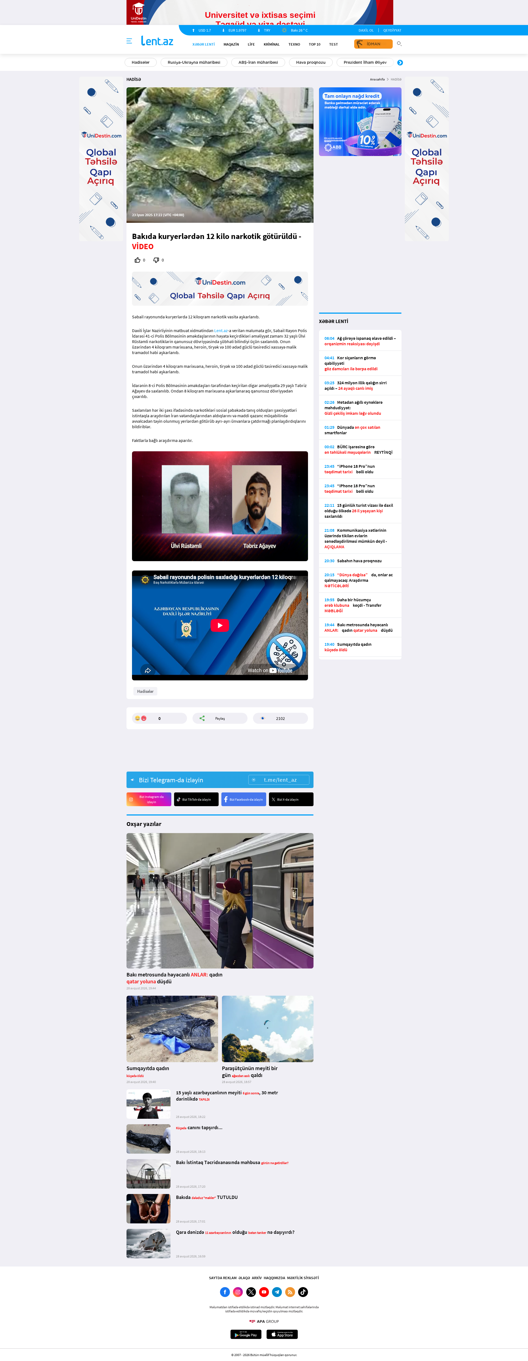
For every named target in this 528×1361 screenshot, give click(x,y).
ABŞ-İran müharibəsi (258, 62)
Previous (128, 63)
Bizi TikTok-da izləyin (196, 799)
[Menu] (129, 41)
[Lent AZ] (157, 41)
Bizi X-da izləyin (288, 799)
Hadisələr (141, 62)
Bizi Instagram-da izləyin (151, 799)
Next (400, 63)
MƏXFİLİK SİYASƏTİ (303, 1277)
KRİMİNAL (272, 44)
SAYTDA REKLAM (223, 1277)
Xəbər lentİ (204, 44)
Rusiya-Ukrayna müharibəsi (194, 62)
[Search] (399, 43)
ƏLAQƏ (244, 1277)
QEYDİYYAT (392, 30)
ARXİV (257, 1277)
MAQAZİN (231, 44)
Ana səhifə (377, 79)
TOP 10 (314, 44)
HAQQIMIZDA (274, 1277)
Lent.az (221, 330)
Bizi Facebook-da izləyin (246, 799)
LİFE (251, 44)
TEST (333, 44)
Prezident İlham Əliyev (365, 62)
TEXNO (294, 44)
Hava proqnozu (311, 62)
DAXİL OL (366, 30)
